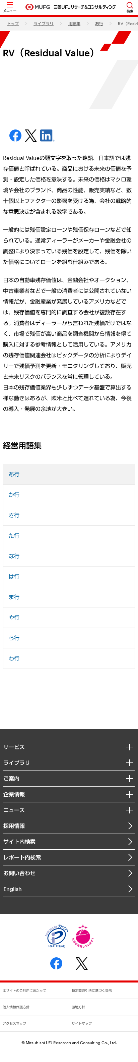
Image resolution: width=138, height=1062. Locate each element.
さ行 (14, 515)
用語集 (74, 23)
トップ (13, 23)
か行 (14, 494)
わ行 (14, 658)
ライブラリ (43, 23)
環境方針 (78, 1007)
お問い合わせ (19, 873)
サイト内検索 (19, 841)
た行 (14, 535)
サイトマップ (82, 1023)
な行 (14, 556)
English (12, 889)
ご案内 (11, 778)
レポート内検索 (22, 857)
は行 (14, 576)
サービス (14, 747)
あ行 (99, 23)
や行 (14, 617)
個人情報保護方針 (16, 1007)
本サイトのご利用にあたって (24, 991)
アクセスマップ (14, 1023)
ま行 (14, 597)
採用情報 (14, 825)
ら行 (14, 638)
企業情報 (14, 794)
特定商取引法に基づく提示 (92, 991)
